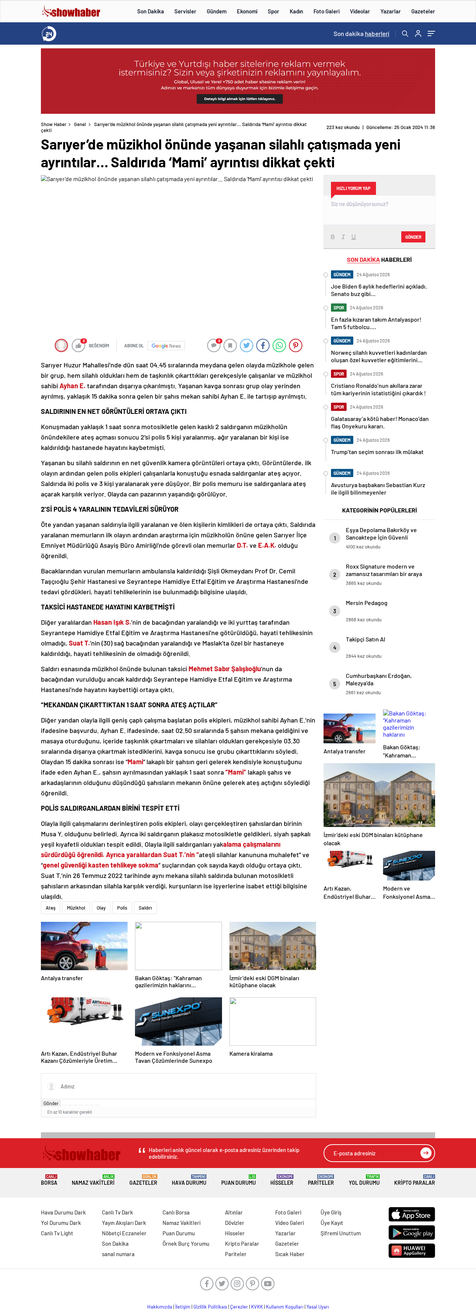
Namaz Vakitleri (93, 1180)
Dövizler (234, 1222)
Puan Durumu (238, 1180)
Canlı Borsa (176, 1212)
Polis (122, 908)
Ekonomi (247, 11)
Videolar (360, 11)
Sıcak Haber (290, 1254)
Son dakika (361, 33)
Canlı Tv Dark (117, 1212)
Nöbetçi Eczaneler (124, 1233)
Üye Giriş (331, 1212)
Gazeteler (423, 11)
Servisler (185, 11)
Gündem (216, 11)
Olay (101, 908)
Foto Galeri (326, 11)
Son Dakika (150, 11)
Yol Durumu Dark (61, 1222)
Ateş (50, 908)
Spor (273, 11)
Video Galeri (289, 1222)
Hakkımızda (159, 1307)
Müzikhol (76, 908)
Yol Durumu (364, 1180)
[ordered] (81, 1105)
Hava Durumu (189, 1180)
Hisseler (281, 1180)
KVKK (257, 1307)
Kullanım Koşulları (284, 1307)
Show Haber (54, 124)
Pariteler (321, 1180)
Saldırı (145, 908)
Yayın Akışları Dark (124, 1222)
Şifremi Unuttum (341, 1233)
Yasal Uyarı (317, 1307)
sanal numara (118, 1254)
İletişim (182, 1307)
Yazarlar (390, 11)
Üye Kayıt (332, 1222)
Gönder (51, 1103)
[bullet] (86, 1105)
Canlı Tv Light (57, 1233)
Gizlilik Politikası (210, 1307)
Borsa (49, 1180)
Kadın (296, 11)
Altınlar (234, 1212)
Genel (80, 124)
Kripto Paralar (414, 1180)
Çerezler (239, 1307)
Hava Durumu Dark (63, 1212)
